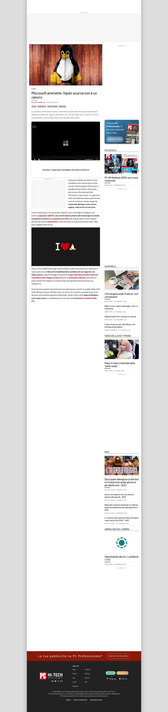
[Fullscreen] (97, 159)
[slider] (46, 159)
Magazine (75, 686)
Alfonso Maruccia (38, 102)
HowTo (75, 682)
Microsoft (42, 106)
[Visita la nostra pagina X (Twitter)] (58, 681)
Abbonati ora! (114, 139)
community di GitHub (76, 277)
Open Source (52, 106)
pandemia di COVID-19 (63, 218)
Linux (33, 89)
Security (87, 678)
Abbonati (110, 673)
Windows (62, 106)
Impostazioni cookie (96, 700)
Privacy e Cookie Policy (80, 700)
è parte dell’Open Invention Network (83, 274)
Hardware (87, 669)
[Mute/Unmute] (39, 159)
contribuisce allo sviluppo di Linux (45, 277)
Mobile (75, 673)
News (74, 669)
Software (87, 673)
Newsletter (122, 673)
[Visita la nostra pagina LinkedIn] (55, 681)
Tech (86, 682)
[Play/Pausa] (35, 159)
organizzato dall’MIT (45, 215)
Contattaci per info (118, 656)
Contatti (68, 700)
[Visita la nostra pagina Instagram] (52, 681)
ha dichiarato (52, 221)
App (74, 678)
